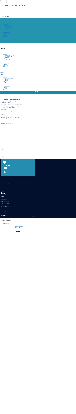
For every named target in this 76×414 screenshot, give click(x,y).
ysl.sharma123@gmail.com (3, 194)
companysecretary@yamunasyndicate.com (3, 191)
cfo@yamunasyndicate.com (3, 198)
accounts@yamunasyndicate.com (4, 199)
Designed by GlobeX (33, 216)
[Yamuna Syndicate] (2, 72)
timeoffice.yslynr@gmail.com (6, 201)
